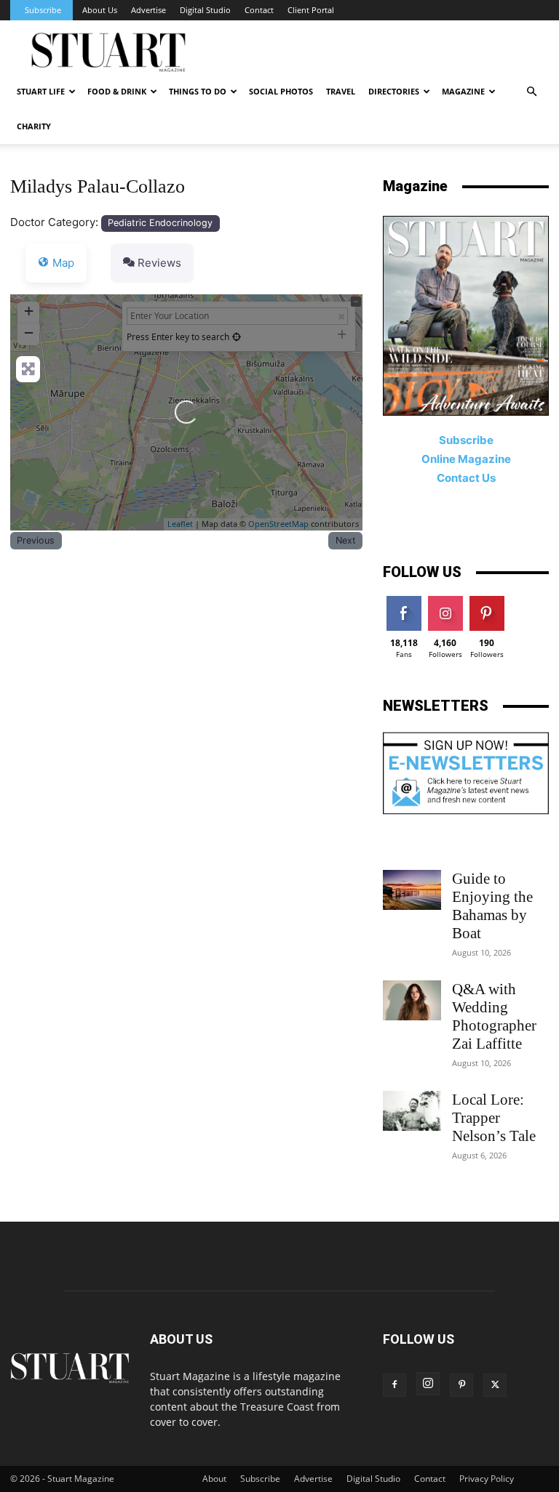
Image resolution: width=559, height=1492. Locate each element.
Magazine (463, 91)
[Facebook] (394, 1385)
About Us (99, 9)
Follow (445, 601)
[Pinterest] (461, 1385)
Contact (259, 9)
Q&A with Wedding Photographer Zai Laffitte (494, 1016)
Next (346, 540)
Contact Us (466, 478)
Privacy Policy (486, 1478)
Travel (340, 91)
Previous (36, 540)
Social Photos (281, 91)
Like (403, 601)
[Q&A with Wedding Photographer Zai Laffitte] (412, 1000)
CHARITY (34, 126)
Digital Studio (205, 9)
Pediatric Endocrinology (160, 222)
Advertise (148, 9)
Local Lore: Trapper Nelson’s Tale (494, 1118)
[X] (495, 1385)
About (214, 1478)
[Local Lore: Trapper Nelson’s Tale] (412, 1111)
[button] (531, 92)
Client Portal (311, 9)
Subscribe (43, 9)
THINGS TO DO (197, 91)
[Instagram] (428, 1383)
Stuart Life (41, 91)
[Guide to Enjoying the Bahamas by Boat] (412, 890)
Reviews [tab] (159, 263)
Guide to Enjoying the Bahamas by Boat (492, 906)
